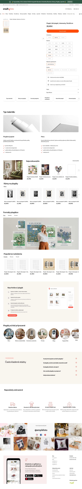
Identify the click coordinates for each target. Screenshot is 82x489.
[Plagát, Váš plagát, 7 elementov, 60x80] (62, 264)
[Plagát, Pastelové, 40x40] (33, 170)
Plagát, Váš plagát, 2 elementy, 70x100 (52, 271)
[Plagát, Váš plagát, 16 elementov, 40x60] (10, 264)
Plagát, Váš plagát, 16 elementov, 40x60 (13, 271)
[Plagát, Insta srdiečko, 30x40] (58, 170)
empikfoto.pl (54, 462)
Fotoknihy (11, 13)
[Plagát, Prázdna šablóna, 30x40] (72, 170)
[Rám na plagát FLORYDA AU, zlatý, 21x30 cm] (23, 194)
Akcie (3, 13)
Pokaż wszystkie (76, 160)
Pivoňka (5, 256)
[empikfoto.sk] (9, 9)
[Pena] (60, 123)
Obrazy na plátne (23, 13)
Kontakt (77, 4)
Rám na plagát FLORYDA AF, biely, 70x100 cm (14, 201)
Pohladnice (43, 13)
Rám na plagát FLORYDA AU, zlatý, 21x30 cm (27, 201)
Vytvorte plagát (12, 315)
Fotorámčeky (49, 13)
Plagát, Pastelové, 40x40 (32, 176)
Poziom (16, 215)
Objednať (70, 1)
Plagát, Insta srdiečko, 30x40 (58, 176)
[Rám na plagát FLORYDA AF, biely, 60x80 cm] (36, 194)
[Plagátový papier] (21, 123)
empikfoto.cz (54, 461)
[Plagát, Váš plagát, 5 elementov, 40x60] (36, 264)
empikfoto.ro (54, 464)
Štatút (53, 473)
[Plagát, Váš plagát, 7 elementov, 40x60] (23, 264)
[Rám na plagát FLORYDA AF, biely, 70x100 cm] (10, 194)
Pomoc (53, 476)
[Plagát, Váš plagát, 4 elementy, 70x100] (75, 264)
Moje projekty (72, 473)
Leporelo (38, 13)
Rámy (5, 186)
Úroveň (17, 256)
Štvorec (11, 256)
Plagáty (29, 13)
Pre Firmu (71, 4)
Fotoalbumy (16, 13)
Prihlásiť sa (69, 8)
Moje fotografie (72, 471)
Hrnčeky (33, 13)
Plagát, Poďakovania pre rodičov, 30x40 (48, 176)
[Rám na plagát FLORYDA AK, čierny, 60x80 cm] (75, 194)
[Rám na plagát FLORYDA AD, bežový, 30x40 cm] (62, 194)
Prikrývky (60, 13)
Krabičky (55, 13)
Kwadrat (10, 215)
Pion (4, 215)
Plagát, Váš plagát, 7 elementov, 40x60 (26, 271)
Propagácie (54, 457)
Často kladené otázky (56, 478)
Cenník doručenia (55, 471)
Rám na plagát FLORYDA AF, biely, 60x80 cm (40, 201)
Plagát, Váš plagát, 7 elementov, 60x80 (65, 271)
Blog (53, 459)
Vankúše (64, 13)
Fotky (7, 13)
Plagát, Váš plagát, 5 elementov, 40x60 (39, 271)
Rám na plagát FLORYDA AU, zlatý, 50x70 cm (53, 201)
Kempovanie (70, 13)
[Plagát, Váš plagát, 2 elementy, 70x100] (49, 264)
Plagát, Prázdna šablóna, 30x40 (73, 176)
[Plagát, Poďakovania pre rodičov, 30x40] (45, 170)
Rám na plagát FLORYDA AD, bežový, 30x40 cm (67, 201)
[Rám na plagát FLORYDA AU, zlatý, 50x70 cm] (49, 194)
